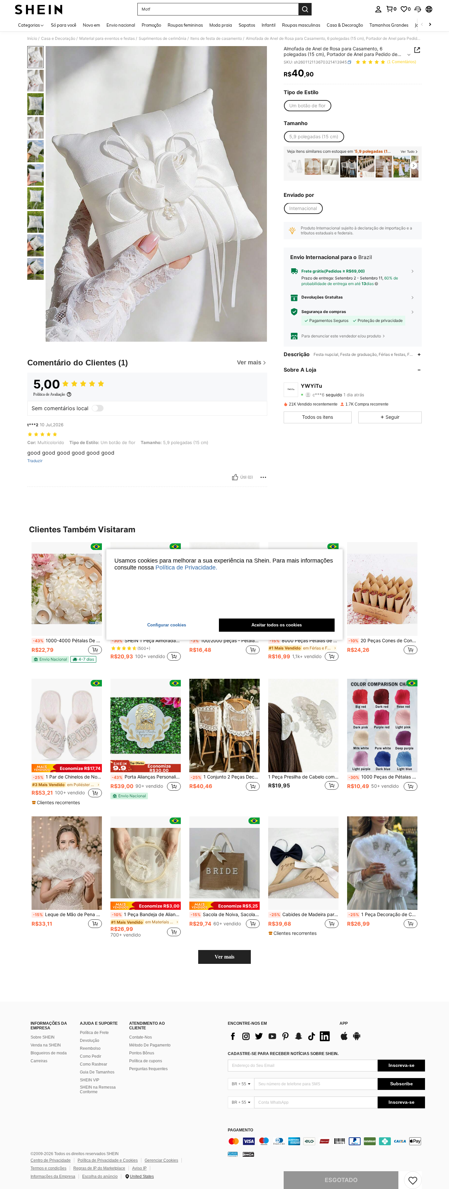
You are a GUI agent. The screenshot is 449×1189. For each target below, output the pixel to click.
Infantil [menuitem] (268, 25)
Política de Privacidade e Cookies (108, 1160)
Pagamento (240, 1130)
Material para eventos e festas (107, 38)
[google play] (356, 1039)
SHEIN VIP (89, 1080)
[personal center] (378, 9)
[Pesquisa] (305, 9)
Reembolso (90, 1048)
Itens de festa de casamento (216, 38)
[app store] (344, 1039)
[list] (280, 1036)
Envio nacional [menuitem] (120, 25)
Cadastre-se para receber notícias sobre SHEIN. (283, 1053)
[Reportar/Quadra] (263, 477)
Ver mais (224, 957)
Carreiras (39, 1061)
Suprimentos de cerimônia (162, 38)
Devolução (89, 1040)
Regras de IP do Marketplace (99, 1168)
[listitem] (295, 167)
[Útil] (235, 477)
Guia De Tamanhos (97, 1072)
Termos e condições (48, 1168)
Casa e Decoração (58, 38)
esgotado (341, 1179)
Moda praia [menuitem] (220, 25)
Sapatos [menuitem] (247, 25)
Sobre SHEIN (43, 1037)
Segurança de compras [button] (323, 311)
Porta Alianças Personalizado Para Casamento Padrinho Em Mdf (146, 776)
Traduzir (34, 461)
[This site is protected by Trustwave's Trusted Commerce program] (233, 1154)
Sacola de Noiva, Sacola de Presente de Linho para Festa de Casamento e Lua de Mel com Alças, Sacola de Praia (225, 914)
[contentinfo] (326, 1141)
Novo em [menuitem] (91, 25)
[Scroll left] (422, 24)
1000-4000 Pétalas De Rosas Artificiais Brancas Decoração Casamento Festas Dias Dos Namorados (67, 640)
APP (344, 1023)
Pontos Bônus (141, 1053)
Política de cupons (145, 1061)
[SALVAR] (413, 1180)
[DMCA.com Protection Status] (248, 1154)
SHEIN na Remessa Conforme (98, 1089)
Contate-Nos (140, 1037)
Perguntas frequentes (148, 1069)
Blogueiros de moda (49, 1053)
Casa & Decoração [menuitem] (345, 25)
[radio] (307, 105)
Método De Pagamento (150, 1045)
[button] (418, 9)
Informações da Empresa (53, 1176)
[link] (391, 9)
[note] (50, 659)
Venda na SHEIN (46, 1045)
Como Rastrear (93, 1064)
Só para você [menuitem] (63, 25)
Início (32, 38)
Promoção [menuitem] (151, 25)
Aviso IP (139, 1168)
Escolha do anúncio (100, 1176)
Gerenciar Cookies (161, 1160)
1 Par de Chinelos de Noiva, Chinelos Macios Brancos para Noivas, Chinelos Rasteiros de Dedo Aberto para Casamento (67, 776)
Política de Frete (94, 1032)
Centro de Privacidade (51, 1160)
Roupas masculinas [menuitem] (301, 25)
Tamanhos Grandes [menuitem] (388, 25)
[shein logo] (38, 9)
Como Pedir (90, 1056)
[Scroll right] (430, 24)
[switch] (98, 408)
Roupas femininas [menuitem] (185, 25)
